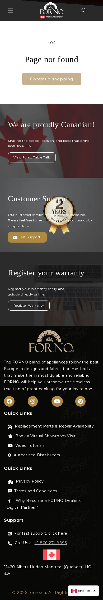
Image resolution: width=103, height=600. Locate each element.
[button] (10, 10)
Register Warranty (28, 305)
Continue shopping (51, 78)
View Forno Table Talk (31, 157)
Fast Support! (30, 237)
